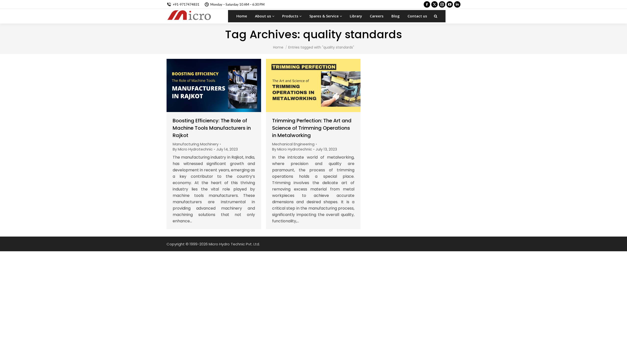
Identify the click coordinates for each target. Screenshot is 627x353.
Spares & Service (324, 15)
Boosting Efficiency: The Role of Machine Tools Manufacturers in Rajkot (212, 128)
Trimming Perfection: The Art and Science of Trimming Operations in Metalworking (311, 128)
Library (356, 15)
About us (263, 15)
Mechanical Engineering (293, 144)
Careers (377, 15)
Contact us (417, 15)
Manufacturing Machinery (195, 144)
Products (290, 15)
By (193, 149)
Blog (395, 15)
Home (241, 15)
